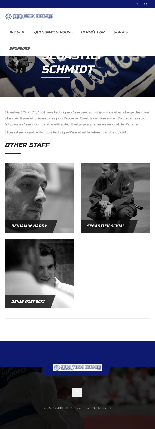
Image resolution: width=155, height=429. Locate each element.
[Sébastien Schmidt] (115, 197)
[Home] (29, 16)
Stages (120, 32)
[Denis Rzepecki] (39, 273)
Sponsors (19, 48)
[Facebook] (137, 4)
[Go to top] (77, 367)
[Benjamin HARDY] (39, 197)
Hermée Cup (92, 32)
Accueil (17, 32)
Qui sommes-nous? (53, 32)
